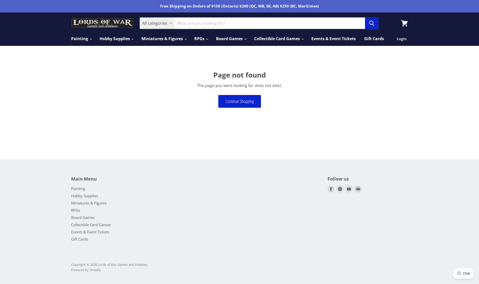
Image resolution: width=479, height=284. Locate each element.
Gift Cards (374, 38)
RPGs (200, 38)
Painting (80, 38)
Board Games (230, 38)
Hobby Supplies (115, 38)
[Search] (371, 23)
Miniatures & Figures (162, 38)
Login (402, 38)
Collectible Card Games (277, 38)
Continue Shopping (240, 101)
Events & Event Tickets (333, 38)
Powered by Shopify (86, 270)
